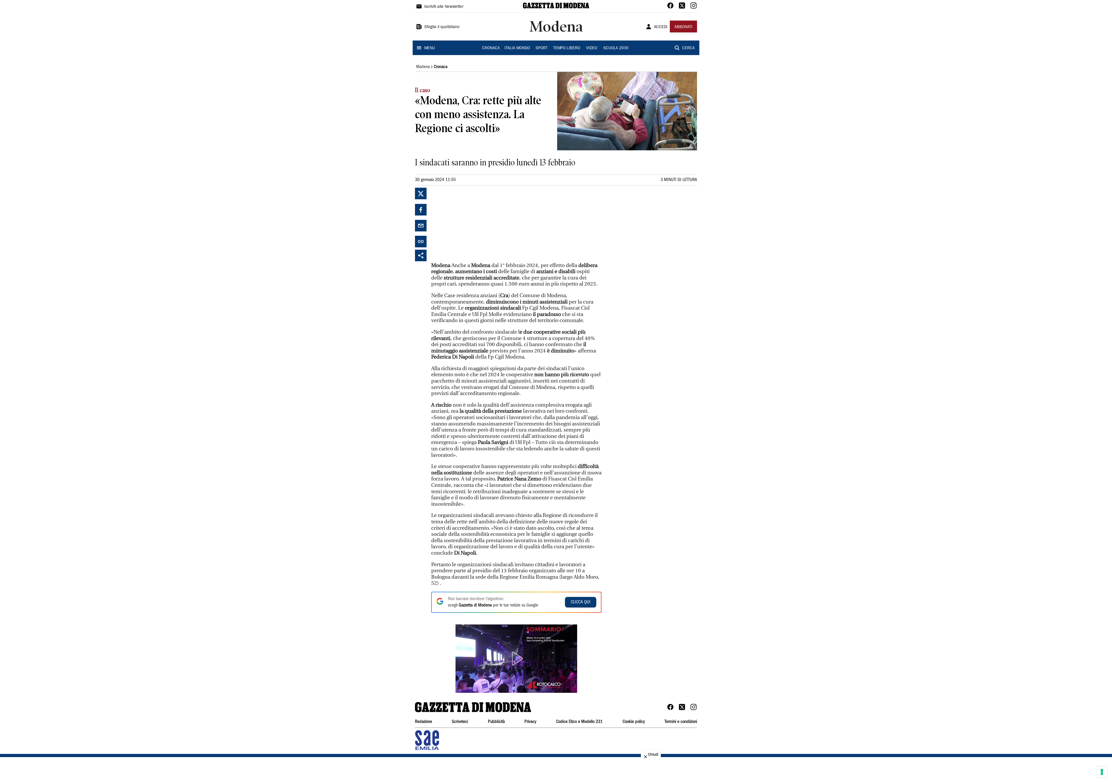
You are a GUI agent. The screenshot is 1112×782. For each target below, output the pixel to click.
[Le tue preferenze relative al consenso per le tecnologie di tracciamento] (1101, 771)
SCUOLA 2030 (615, 48)
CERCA (688, 48)
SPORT (541, 48)
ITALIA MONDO (517, 48)
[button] (516, 658)
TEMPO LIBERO (566, 48)
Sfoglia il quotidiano (442, 27)
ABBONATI (683, 27)
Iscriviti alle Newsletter (443, 7)
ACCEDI (660, 27)
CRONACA (491, 48)
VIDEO (591, 48)
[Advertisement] (474, 224)
